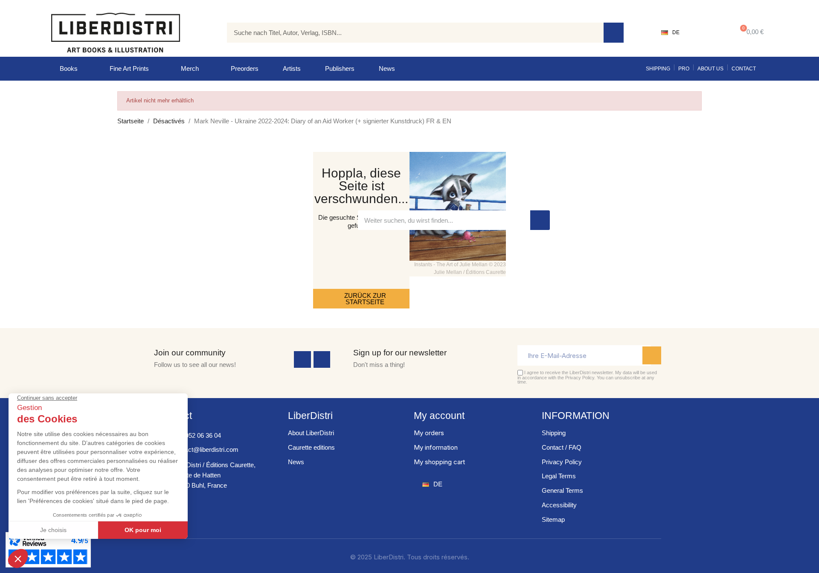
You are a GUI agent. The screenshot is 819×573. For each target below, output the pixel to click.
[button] (750, 32)
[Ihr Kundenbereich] (706, 32)
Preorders (244, 68)
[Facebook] (302, 359)
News (387, 68)
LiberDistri (310, 415)
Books (69, 68)
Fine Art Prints (129, 68)
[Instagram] (322, 359)
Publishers (339, 68)
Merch (190, 68)
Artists (292, 68)
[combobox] (409, 33)
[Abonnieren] (651, 355)
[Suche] (614, 33)
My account (439, 415)
